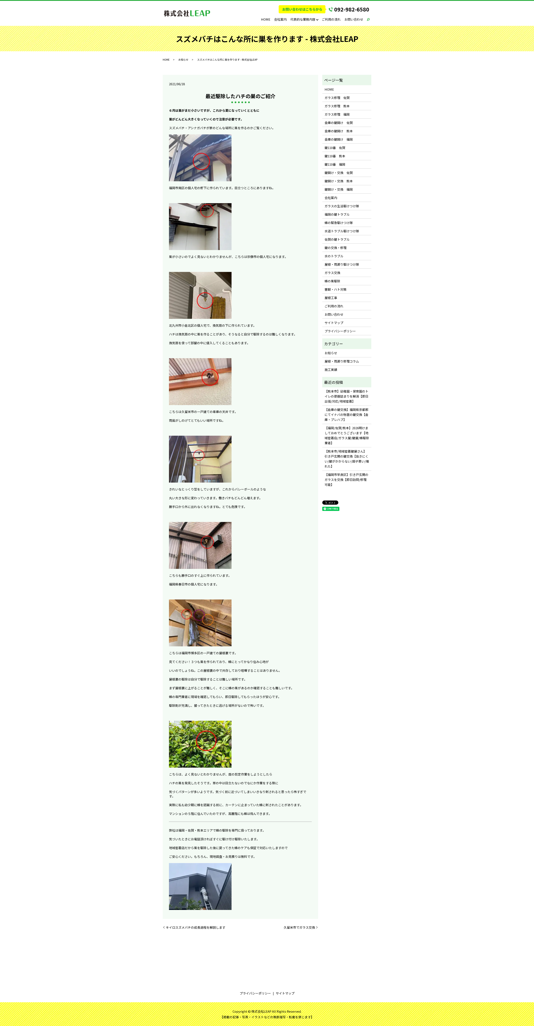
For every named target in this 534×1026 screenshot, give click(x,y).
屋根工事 (331, 297)
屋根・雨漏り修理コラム (342, 361)
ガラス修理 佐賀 (337, 97)
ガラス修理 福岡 (337, 114)
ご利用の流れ (331, 19)
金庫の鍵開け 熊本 (339, 131)
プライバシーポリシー (340, 331)
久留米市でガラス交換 (299, 927)
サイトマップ (334, 322)
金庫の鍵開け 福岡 (339, 139)
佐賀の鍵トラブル (337, 239)
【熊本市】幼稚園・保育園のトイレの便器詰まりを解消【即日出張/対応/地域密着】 (346, 396)
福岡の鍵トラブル (337, 214)
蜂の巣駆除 (332, 281)
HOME (265, 19)
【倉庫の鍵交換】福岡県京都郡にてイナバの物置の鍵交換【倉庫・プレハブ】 (346, 414)
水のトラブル (334, 256)
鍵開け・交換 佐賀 (339, 172)
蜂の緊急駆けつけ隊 (339, 222)
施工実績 (331, 369)
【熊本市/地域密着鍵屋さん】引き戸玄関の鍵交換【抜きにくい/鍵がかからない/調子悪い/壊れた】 (347, 458)
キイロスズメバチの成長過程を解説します (195, 927)
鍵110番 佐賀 (335, 147)
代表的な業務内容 (302, 19)
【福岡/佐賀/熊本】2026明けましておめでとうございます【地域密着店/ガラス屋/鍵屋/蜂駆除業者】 (347, 435)
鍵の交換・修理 (335, 247)
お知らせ (183, 59)
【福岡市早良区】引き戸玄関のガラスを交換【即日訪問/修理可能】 (346, 479)
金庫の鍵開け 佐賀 (339, 122)
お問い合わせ (353, 19)
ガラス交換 (332, 272)
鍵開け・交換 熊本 (339, 181)
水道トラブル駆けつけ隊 (342, 231)
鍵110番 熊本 (335, 156)
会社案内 (280, 19)
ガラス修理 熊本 (337, 106)
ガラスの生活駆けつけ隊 (342, 206)
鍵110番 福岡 (335, 164)
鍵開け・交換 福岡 (339, 189)
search (368, 19)
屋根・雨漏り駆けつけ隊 (342, 264)
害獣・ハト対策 (335, 289)
